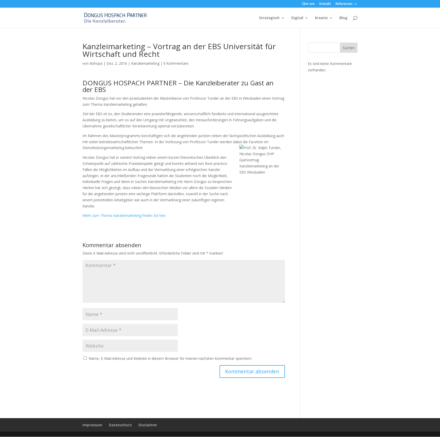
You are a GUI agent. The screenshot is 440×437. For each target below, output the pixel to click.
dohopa (96, 63)
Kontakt (325, 4)
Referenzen (344, 4)
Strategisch (269, 18)
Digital (297, 18)
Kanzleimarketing (145, 63)
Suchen (349, 47)
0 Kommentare (175, 63)
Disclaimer (148, 424)
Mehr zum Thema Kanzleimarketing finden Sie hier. (124, 215)
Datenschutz (120, 424)
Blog (343, 18)
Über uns (308, 4)
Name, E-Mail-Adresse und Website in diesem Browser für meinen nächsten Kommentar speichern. (170, 358)
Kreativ (321, 18)
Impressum (92, 424)
